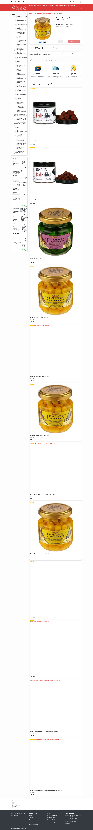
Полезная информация (52, 815)
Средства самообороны (22, 122)
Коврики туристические (21, 29)
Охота (18, 120)
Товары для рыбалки (18, 50)
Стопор (18, 93)
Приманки (19, 69)
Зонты (18, 17)
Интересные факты (51, 817)
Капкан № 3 (21, 180)
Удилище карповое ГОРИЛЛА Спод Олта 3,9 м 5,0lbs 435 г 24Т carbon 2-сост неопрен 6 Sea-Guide (24, 231)
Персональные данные (34, 824)
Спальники (19, 28)
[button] (53, 18)
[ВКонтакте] (40, 42)
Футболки (16, 124)
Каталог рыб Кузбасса (52, 819)
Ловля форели (17, 153)
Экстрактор (19, 87)
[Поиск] (80, 8)
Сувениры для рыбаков (19, 151)
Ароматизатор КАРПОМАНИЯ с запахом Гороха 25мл (23, 210)
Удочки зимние (20, 106)
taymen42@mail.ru (72, 821)
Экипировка (16, 126)
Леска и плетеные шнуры (22, 57)
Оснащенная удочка (21, 81)
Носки (18, 127)
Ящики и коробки (20, 64)
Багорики (18, 89)
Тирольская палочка (21, 95)
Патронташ (19, 116)
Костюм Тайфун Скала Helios (23, 163)
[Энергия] (46, 801)
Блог (29, 1)
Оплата (37, 74)
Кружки (18, 61)
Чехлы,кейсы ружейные (21, 118)
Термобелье (19, 135)
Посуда (18, 37)
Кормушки (19, 60)
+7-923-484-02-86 (74, 819)
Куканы (18, 85)
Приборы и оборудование (19, 114)
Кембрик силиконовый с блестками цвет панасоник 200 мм (24, 190)
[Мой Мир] (43, 42)
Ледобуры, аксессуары (21, 111)
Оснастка (18, 73)
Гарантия (73, 74)
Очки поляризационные (22, 143)
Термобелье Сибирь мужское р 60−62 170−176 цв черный (24, 173)
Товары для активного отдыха (20, 16)
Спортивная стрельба (21, 119)
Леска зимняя (19, 105)
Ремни (18, 139)
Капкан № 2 (21, 184)
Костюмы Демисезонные (22, 145)
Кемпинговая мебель (21, 49)
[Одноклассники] (41, 42)
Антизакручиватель (21, 56)
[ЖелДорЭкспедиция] (46, 805)
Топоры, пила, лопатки (21, 40)
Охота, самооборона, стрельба (20, 115)
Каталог (25, 1)
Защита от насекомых (21, 19)
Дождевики (19, 136)
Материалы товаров (51, 822)
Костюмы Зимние (20, 144)
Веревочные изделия (18, 152)
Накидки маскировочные (22, 131)
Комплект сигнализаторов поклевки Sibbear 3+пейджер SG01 (24, 219)
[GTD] (46, 802)
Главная (30, 13)
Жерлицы (19, 103)
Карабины (19, 82)
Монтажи (18, 71)
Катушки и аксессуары (21, 54)
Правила (31, 822)
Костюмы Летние (20, 147)
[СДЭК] (46, 806)
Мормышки (19, 98)
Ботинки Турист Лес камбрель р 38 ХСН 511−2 (24, 200)
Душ (17, 42)
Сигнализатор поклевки (22, 86)
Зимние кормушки (20, 107)
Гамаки (18, 23)
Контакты (39, 1)
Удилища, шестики (20, 52)
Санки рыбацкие (20, 112)
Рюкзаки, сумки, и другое (22, 24)
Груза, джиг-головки (21, 53)
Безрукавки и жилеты (21, 138)
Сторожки (19, 101)
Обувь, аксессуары (20, 132)
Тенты (18, 45)
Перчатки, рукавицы (21, 134)
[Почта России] (46, 808)
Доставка (55, 74)
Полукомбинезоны (20, 140)
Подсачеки (19, 70)
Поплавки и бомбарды (21, 74)
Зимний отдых (19, 41)
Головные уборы (20, 141)
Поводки (18, 68)
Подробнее (67, 823)
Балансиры (19, 99)
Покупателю (33, 1)
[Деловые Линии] (46, 804)
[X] (45, 42)
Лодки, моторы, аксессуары (19, 123)
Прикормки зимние (20, 108)
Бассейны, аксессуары (21, 38)
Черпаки (18, 110)
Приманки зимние (20, 102)
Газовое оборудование (21, 44)
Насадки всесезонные (21, 94)
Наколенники (19, 148)
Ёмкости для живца (21, 58)
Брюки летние (19, 149)
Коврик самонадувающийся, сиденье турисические (21, 32)
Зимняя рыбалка (17, 97)
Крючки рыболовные (21, 62)
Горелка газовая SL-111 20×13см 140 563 (23, 244)
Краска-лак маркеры (21, 83)
